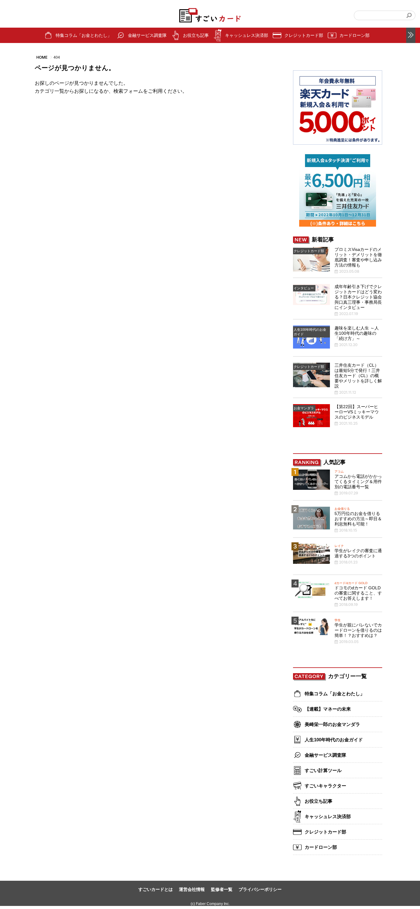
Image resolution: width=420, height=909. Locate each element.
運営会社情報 (192, 889)
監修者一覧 (221, 889)
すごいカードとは (155, 889)
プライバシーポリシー (260, 889)
